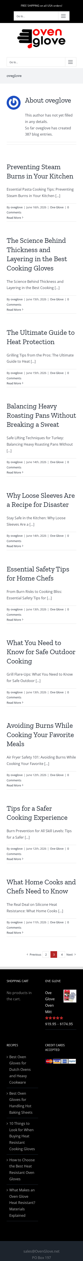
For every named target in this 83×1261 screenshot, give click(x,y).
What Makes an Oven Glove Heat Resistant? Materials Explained (22, 1203)
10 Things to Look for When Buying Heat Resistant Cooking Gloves (22, 1136)
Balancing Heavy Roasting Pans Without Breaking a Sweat (41, 415)
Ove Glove (57, 207)
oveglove (17, 207)
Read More (14, 218)
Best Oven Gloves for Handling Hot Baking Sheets (21, 1103)
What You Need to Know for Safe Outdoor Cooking (41, 651)
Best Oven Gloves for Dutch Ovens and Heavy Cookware (20, 1069)
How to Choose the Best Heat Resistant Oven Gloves (22, 1169)
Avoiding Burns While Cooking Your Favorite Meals (40, 734)
